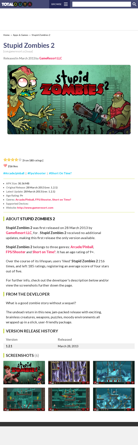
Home (6, 35)
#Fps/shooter (37, 173)
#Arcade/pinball (13, 173)
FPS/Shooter (43, 199)
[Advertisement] (69, 19)
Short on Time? (61, 199)
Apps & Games (20, 35)
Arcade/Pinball (24, 199)
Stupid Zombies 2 (41, 35)
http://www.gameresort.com (35, 207)
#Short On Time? (60, 173)
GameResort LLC (50, 58)
